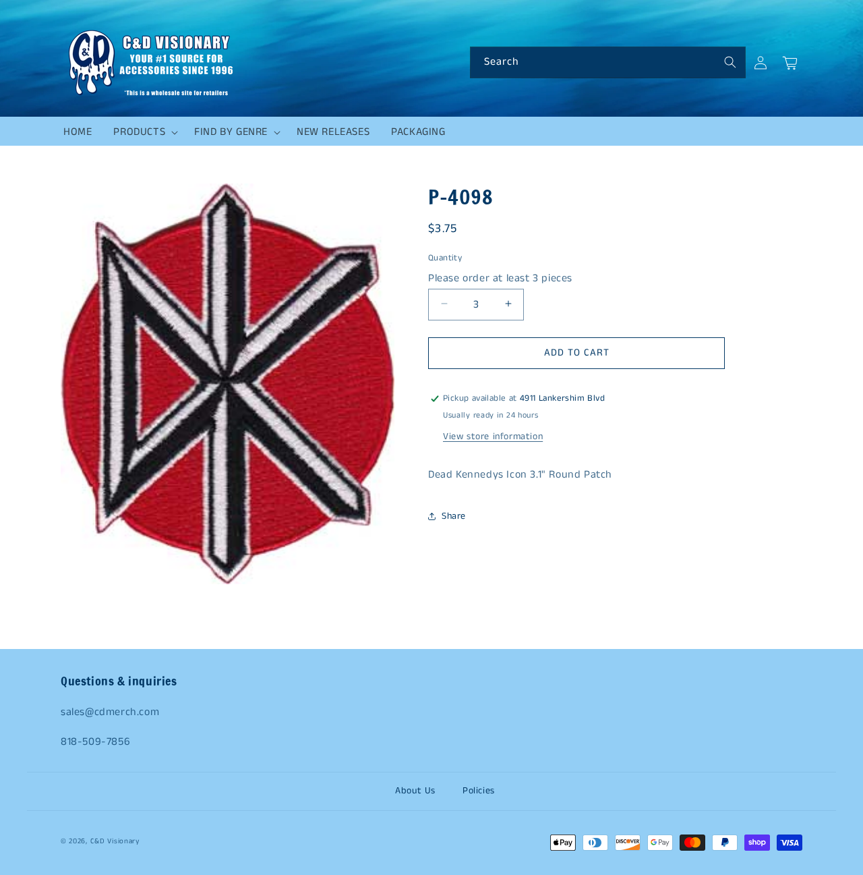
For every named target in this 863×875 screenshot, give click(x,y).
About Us (415, 790)
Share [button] (454, 516)
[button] (142, 132)
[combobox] (608, 62)
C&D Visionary (115, 841)
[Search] (730, 62)
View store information (493, 436)
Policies (479, 790)
